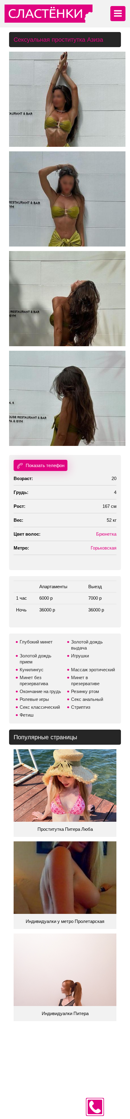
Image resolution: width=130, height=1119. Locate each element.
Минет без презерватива (34, 680)
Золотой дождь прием (35, 658)
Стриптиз (80, 707)
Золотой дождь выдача (87, 644)
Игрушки (80, 655)
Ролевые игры (34, 699)
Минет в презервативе (85, 680)
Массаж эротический (93, 669)
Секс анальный (87, 699)
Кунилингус (32, 669)
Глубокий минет (36, 641)
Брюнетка (106, 534)
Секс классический (40, 707)
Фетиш (27, 715)
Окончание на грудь (40, 691)
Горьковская (103, 547)
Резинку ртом (85, 691)
